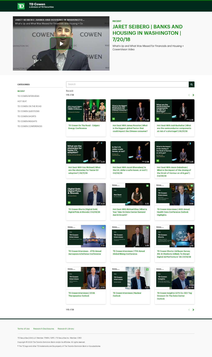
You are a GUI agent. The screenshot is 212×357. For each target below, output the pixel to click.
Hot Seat (22, 101)
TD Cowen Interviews (28, 96)
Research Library (66, 329)
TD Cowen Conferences (30, 126)
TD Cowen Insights (27, 121)
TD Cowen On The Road (29, 106)
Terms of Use (24, 329)
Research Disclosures (43, 329)
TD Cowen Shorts (27, 116)
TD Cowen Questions (28, 111)
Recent (21, 91)
